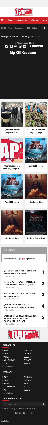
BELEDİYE (28, 357)
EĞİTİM (34, 20)
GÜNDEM (5, 357)
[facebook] (7, 47)
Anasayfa (5, 37)
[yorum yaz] (29, 47)
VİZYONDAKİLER (17, 37)
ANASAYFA (22, 20)
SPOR (4, 363)
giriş (23, 259)
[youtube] (28, 413)
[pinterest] (20, 47)
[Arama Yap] (44, 28)
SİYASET (27, 360)
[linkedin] (16, 47)
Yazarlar (27, 363)
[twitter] (11, 47)
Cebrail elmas (7, 367)
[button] (46, 20)
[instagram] (24, 413)
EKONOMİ (27, 354)
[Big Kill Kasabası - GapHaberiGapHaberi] (24, 12)
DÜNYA (10, 20)
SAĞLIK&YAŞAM (8, 360)
